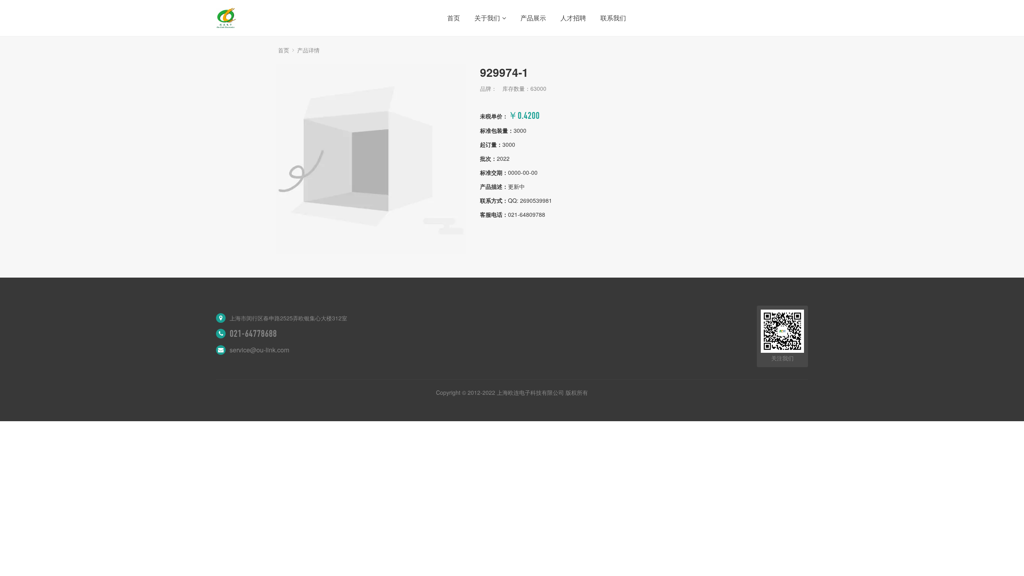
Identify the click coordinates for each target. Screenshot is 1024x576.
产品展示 (533, 17)
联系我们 (613, 17)
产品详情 (308, 50)
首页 (453, 17)
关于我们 (487, 17)
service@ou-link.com (259, 349)
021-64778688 (253, 333)
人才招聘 (573, 17)
